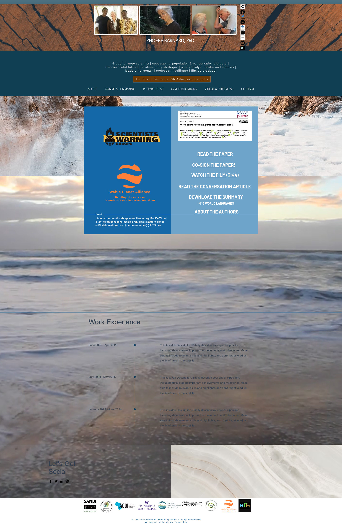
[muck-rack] (242, 48)
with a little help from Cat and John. (171, 522)
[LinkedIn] (242, 22)
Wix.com (149, 522)
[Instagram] (67, 481)
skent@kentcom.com (108, 221)
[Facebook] (242, 12)
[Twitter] (56, 481)
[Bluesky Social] (242, 17)
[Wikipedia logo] (242, 6)
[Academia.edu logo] (242, 37)
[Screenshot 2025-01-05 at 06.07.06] (242, 27)
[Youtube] (242, 43)
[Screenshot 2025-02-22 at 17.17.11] (242, 32)
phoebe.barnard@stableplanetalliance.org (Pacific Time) (131, 218)
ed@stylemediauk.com (109, 225)
